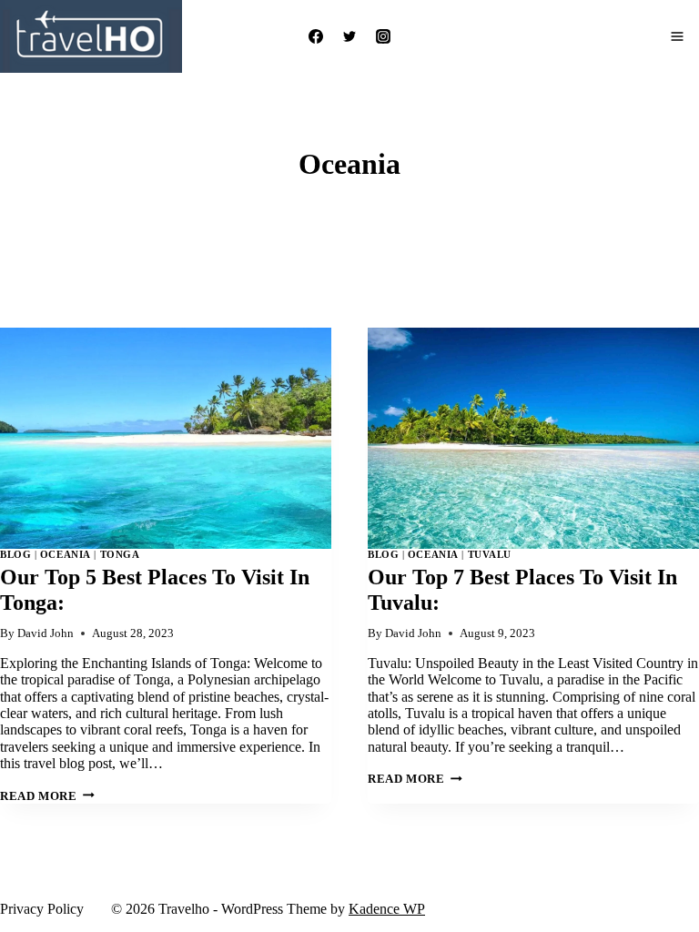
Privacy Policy (42, 909)
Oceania (65, 554)
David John (45, 633)
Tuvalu (490, 554)
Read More (47, 796)
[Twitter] (349, 36)
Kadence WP (387, 909)
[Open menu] (677, 37)
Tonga (120, 554)
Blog (15, 554)
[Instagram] (383, 36)
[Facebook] (315, 36)
